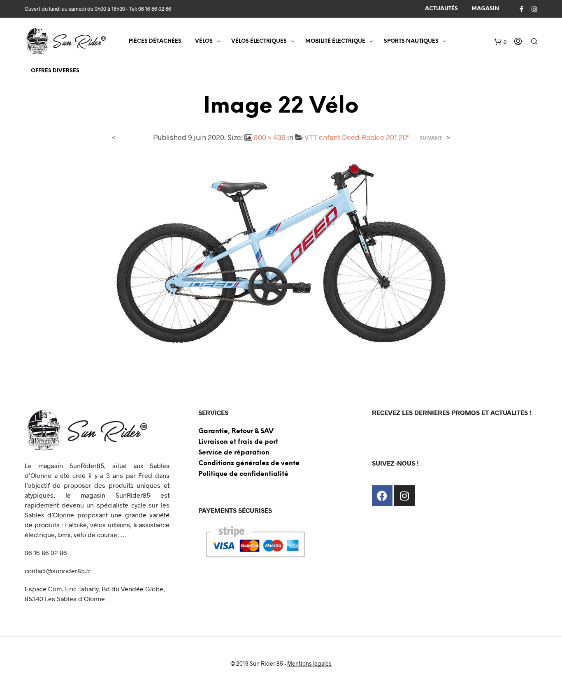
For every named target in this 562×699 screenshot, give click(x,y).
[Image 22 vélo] (281, 252)
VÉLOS (204, 41)
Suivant (431, 138)
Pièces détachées (155, 41)
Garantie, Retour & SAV (236, 431)
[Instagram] (404, 495)
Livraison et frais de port (238, 441)
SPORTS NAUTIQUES (411, 41)
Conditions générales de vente (249, 463)
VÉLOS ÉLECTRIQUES (259, 41)
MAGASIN (485, 9)
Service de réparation (233, 452)
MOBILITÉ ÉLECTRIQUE (335, 41)
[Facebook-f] (382, 495)
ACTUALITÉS (441, 9)
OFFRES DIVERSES (55, 71)
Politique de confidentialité (243, 474)
